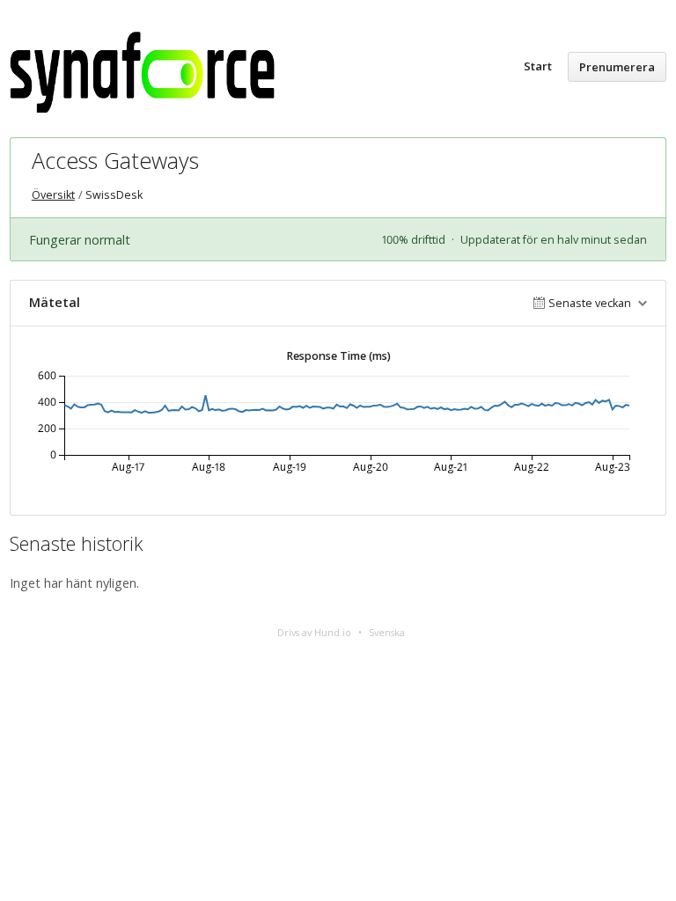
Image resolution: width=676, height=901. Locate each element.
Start (538, 66)
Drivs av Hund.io (314, 632)
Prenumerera (617, 67)
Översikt (53, 194)
